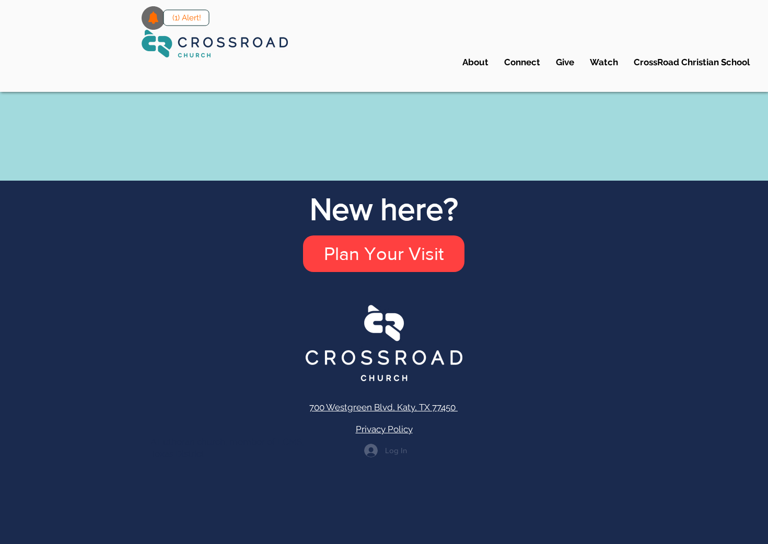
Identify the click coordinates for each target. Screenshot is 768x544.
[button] (522, 62)
